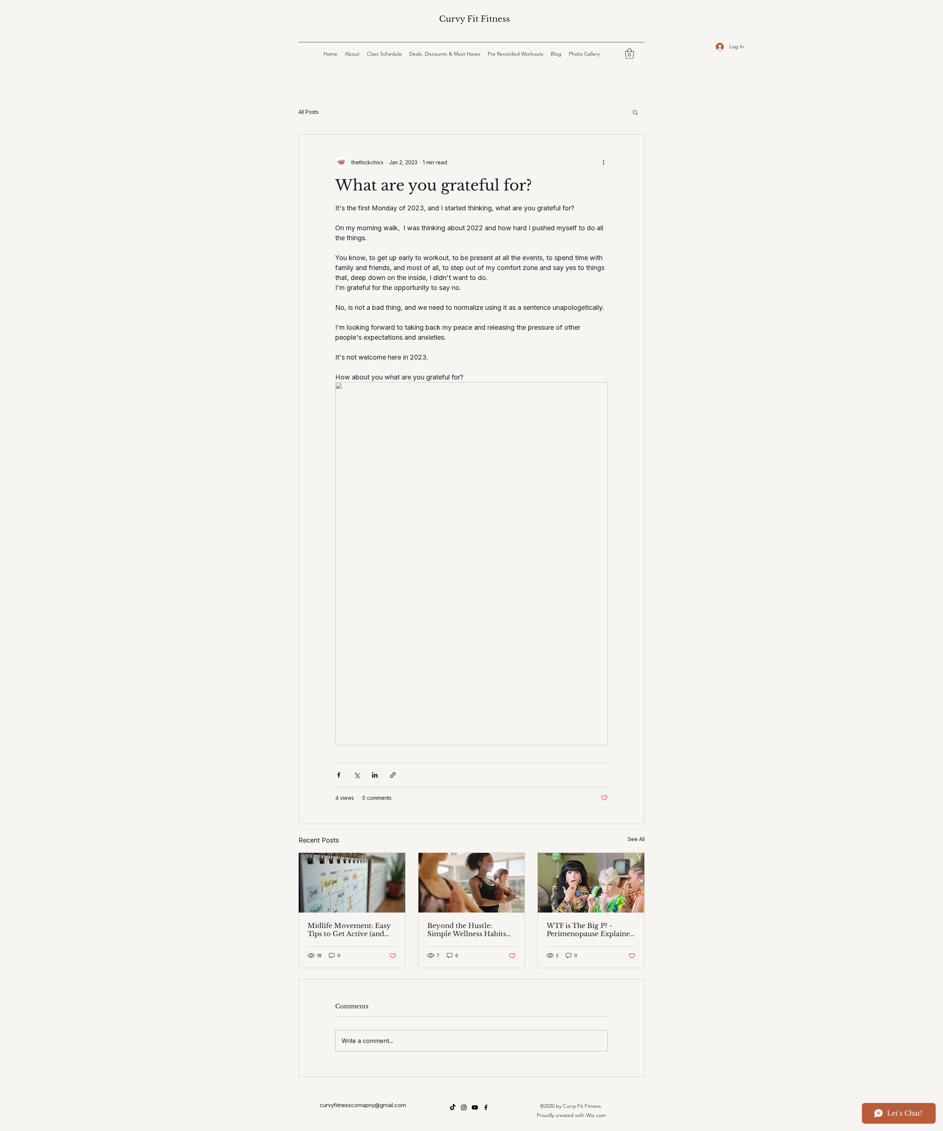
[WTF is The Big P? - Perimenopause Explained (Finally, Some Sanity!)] (591, 883)
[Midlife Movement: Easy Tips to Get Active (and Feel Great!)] (352, 883)
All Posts (308, 112)
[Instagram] (463, 1107)
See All (636, 839)
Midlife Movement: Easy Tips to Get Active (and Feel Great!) (349, 930)
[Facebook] (486, 1107)
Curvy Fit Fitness (474, 19)
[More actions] (603, 162)
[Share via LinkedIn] (374, 774)
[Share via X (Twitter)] (356, 774)
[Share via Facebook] (338, 774)
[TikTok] (452, 1107)
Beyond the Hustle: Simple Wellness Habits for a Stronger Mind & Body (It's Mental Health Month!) (468, 930)
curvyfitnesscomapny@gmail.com (363, 1105)
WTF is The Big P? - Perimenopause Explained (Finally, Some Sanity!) (590, 930)
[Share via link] (392, 774)
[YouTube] (474, 1107)
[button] (629, 53)
